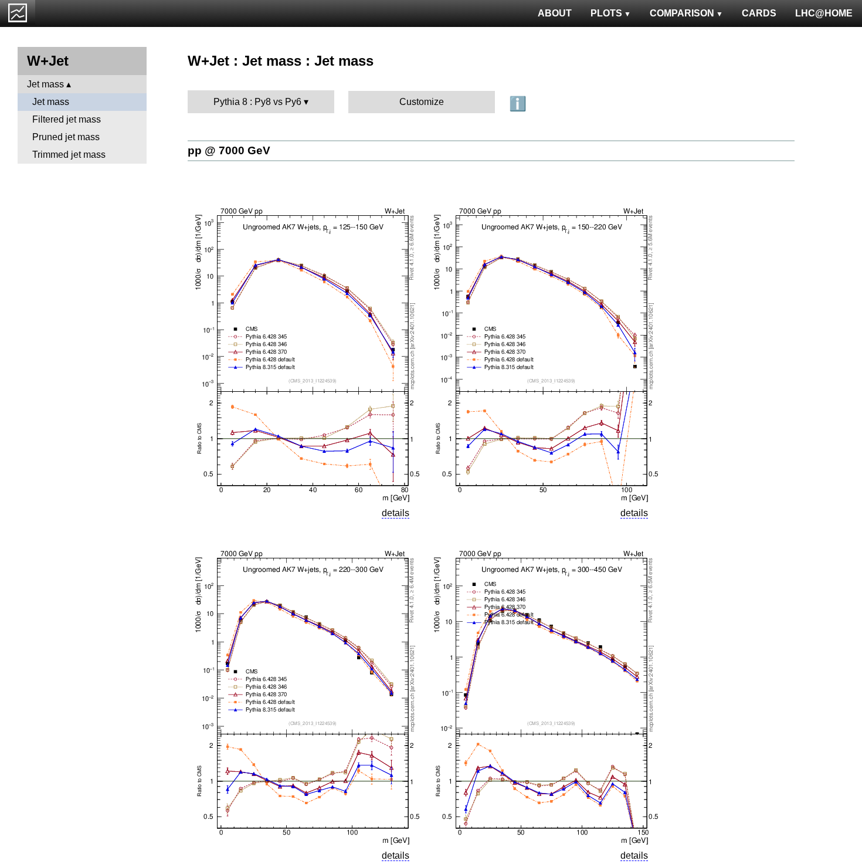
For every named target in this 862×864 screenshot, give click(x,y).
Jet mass (45, 84)
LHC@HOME (824, 13)
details (395, 513)
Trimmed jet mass (69, 155)
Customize (421, 102)
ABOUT (555, 13)
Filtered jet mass (66, 119)
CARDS (759, 13)
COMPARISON (682, 13)
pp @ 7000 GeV (229, 150)
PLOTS (606, 13)
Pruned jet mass (66, 137)
